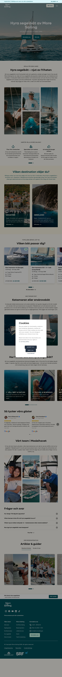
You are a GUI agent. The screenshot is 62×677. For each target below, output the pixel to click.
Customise (31, 353)
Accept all (30, 347)
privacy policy (25, 341)
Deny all (31, 350)
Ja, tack (53, 1)
